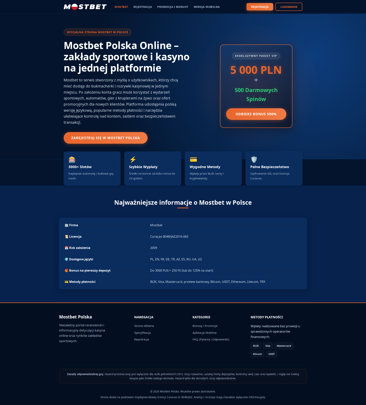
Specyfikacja (142, 332)
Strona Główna (144, 326)
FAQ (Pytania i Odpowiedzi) (211, 339)
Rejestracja (141, 339)
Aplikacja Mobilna (205, 332)
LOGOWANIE (288, 7)
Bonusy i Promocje (205, 326)
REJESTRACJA (260, 7)
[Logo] (85, 6)
